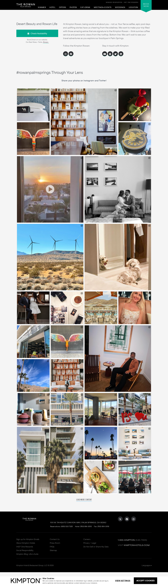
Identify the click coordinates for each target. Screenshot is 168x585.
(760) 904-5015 (86, 526)
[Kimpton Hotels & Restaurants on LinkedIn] (120, 53)
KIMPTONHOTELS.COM (137, 545)
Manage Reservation (114, 2)
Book (146, 5)
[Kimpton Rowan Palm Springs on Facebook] (71, 53)
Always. (46, 42)
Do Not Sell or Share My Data (95, 546)
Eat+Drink (85, 7)
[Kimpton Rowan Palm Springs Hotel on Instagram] (133, 518)
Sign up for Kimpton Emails (27, 539)
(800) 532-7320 (67, 526)
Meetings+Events (102, 7)
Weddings (120, 7)
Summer (42, 7)
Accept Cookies (145, 580)
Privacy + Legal (89, 542)
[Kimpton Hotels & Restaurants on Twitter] (115, 53)
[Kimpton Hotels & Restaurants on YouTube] (104, 53)
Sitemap (53, 550)
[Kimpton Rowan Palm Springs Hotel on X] (120, 518)
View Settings (122, 580)
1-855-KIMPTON (126, 539)
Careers (86, 539)
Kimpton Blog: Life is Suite (27, 554)
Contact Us (55, 539)
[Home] (25, 7)
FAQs (52, 546)
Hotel (52, 7)
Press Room (55, 542)
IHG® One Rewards (24, 546)
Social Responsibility (24, 550)
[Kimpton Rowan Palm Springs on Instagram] (65, 53)
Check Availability (38, 33)
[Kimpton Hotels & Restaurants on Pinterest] (110, 53)
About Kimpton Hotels (25, 542)
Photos (73, 7)
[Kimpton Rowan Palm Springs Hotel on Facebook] (126, 518)
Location (133, 7)
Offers (62, 7)
